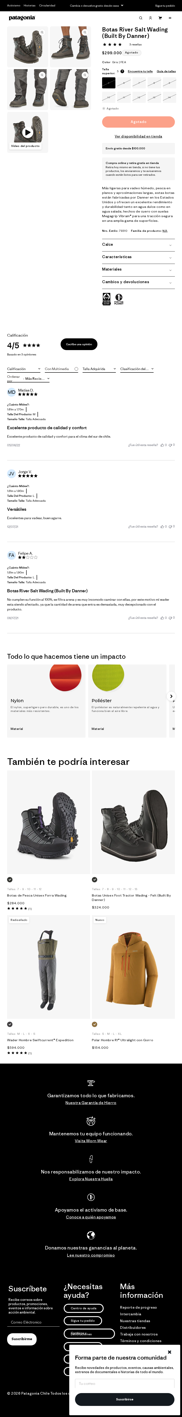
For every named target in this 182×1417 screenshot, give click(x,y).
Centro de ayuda (84, 1308)
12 (142, 99)
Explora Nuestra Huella (91, 1179)
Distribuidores (133, 1327)
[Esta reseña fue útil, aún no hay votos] (162, 445)
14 (172, 99)
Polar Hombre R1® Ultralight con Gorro (122, 1040)
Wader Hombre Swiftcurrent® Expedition (40, 1040)
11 (127, 99)
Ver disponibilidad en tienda (138, 136)
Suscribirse (124, 1399)
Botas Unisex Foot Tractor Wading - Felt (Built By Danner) (131, 897)
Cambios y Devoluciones (81, 1333)
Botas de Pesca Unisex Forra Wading (37, 895)
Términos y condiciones (140, 1341)
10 (111, 99)
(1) (30, 909)
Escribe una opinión (79, 344)
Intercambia (130, 1314)
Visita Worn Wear (91, 1140)
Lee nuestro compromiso (91, 1255)
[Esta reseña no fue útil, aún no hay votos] (170, 445)
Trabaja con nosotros (139, 1334)
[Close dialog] (169, 1352)
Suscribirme (22, 1339)
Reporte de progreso (138, 1307)
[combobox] (23, 369)
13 (157, 99)
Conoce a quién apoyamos (91, 1217)
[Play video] (27, 132)
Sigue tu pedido (83, 1321)
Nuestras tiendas (135, 1321)
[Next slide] (171, 696)
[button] (141, 18)
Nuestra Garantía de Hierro (91, 1102)
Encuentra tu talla (140, 71)
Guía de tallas (166, 71)
